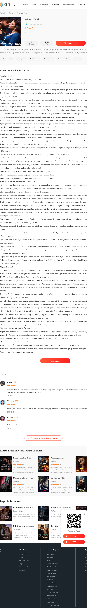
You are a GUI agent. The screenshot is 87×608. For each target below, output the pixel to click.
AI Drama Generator (53, 605)
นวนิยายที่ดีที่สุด (52, 599)
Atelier (21, 557)
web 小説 (50, 589)
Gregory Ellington (18, 511)
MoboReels (50, 602)
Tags (20, 564)
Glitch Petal (16, 529)
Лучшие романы (52, 592)
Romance (12, 13)
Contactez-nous (24, 560)
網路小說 (50, 580)
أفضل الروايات (51, 573)
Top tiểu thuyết (51, 567)
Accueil (2, 13)
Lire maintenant (71, 43)
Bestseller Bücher (52, 564)
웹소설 (49, 560)
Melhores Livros (52, 586)
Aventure (16, 461)
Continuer (55, 361)
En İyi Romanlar (52, 570)
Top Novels (50, 554)
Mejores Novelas (52, 583)
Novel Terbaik (51, 596)
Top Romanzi (51, 576)
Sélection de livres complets (25, 568)
